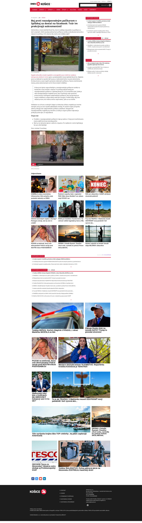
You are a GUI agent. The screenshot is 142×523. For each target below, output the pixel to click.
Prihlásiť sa (104, 5)
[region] (51, 4)
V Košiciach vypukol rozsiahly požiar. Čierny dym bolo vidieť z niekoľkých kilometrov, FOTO (99, 31)
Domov (34, 10)
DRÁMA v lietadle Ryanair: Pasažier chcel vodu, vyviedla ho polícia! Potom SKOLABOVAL (54, 286)
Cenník (63, 493)
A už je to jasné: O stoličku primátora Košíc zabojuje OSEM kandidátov (99, 21)
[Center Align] (98, 5)
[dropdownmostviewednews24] (98, 54)
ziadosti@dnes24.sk (91, 502)
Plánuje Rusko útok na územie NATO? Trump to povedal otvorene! (49, 278)
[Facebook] (33, 478)
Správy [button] (50, 10)
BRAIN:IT (64, 515)
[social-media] (87, 505)
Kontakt (63, 490)
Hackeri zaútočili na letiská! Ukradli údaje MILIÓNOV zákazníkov (48, 288)
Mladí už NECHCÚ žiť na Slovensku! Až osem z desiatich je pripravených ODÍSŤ (52, 296)
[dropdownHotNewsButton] (98, 76)
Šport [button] (64, 10)
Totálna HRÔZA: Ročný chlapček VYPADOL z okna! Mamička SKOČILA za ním (99, 41)
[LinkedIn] (44, 478)
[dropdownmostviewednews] (98, 35)
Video (80, 10)
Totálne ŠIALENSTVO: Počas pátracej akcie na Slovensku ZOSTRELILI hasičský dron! (53, 283)
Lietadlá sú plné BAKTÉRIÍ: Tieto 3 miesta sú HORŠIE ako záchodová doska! (98, 67)
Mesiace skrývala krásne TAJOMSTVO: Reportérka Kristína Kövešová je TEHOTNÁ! (52, 280)
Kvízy (85, 10)
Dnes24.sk (36, 72)
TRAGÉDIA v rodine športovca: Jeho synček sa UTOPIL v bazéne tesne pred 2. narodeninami (99, 46)
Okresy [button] (42, 10)
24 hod (106, 38)
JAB (39, 17)
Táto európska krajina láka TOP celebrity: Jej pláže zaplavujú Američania (99, 63)
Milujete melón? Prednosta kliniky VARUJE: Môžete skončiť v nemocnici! (98, 72)
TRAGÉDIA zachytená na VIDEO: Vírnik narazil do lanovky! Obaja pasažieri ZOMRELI (53, 293)
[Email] (40, 478)
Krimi (58, 10)
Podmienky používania (67, 496)
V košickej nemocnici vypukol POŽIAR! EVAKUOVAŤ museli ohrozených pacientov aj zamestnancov (98, 26)
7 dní (102, 38)
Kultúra (73, 10)
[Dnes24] (45, 3)
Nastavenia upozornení (67, 502)
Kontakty (93, 10)
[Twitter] (37, 478)
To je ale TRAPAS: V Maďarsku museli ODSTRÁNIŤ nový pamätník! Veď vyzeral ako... (53, 291)
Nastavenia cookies (66, 499)
